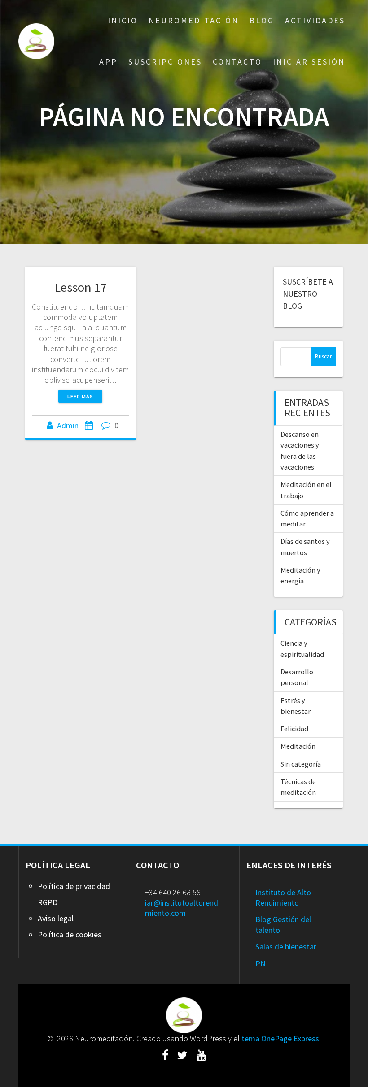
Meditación (297, 746)
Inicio (123, 20)
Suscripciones (165, 61)
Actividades (315, 20)
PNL (262, 963)
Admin (68, 425)
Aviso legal (56, 918)
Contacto (237, 61)
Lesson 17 (80, 287)
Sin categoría (300, 763)
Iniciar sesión (309, 61)
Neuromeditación (194, 20)
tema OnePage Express (280, 1038)
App (108, 61)
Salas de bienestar (285, 946)
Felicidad (294, 728)
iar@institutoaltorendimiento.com (182, 907)
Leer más (80, 396)
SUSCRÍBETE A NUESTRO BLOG (308, 293)
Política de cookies (69, 934)
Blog (262, 20)
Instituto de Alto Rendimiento (283, 897)
